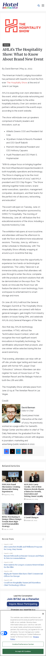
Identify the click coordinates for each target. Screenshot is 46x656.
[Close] (43, 614)
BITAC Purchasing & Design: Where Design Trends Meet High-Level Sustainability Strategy (11, 521)
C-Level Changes (31, 517)
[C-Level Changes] (34, 509)
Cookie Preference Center (23, 644)
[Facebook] (6, 451)
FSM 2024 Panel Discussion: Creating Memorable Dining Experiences (11, 488)
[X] (12, 451)
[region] (23, 633)
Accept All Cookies (23, 651)
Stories (6, 45)
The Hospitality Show (17, 82)
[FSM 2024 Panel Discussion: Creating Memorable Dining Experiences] (12, 476)
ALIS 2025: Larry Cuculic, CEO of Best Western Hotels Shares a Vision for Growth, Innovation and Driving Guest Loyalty (34, 490)
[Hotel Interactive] (10, 5)
